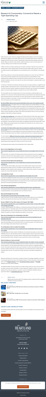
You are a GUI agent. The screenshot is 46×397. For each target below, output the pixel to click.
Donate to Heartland (23, 386)
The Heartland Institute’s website (27, 261)
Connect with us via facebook (19, 348)
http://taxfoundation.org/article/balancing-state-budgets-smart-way (15, 195)
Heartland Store (23, 358)
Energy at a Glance (23, 372)
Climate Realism (23, 370)
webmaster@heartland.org (23, 344)
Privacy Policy (23, 395)
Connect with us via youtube (24, 348)
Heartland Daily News (23, 355)
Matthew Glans (11, 19)
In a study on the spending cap (7, 116)
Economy (8, 7)
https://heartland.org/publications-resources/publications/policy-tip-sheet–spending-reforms (20, 187)
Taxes (3, 7)
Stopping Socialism (23, 375)
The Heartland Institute (6, 2)
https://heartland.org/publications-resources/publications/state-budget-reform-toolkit (19, 175)
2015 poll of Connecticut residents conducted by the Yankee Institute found (26, 136)
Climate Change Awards (23, 360)
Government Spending (17, 7)
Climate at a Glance (23, 367)
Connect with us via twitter (21, 348)
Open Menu (43, 2)
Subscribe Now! (6, 315)
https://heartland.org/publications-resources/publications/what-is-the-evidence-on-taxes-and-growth (22, 242)
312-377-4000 (23, 342)
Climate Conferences (23, 365)
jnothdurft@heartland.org (16, 271)
